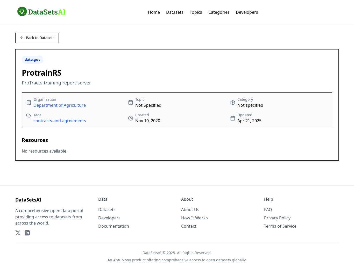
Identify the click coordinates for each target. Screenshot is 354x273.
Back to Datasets (40, 37)
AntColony (122, 259)
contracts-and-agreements (59, 121)
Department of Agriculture (59, 105)
